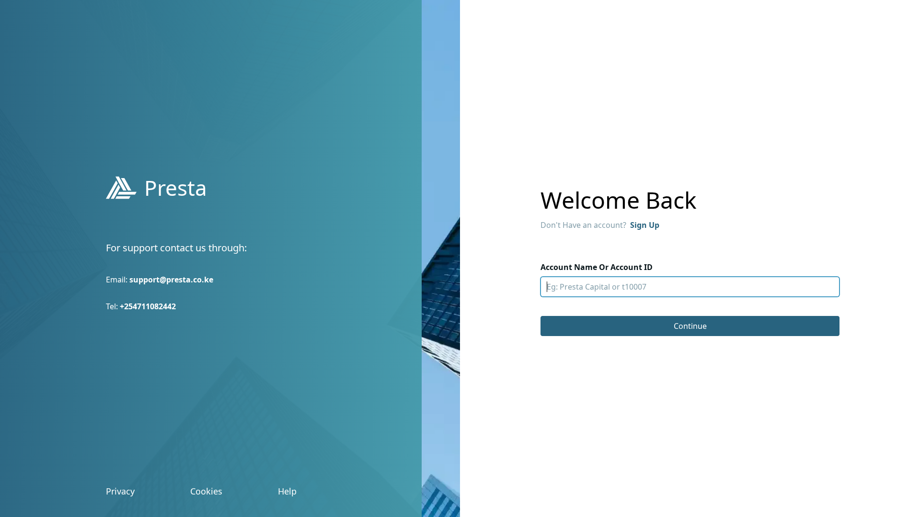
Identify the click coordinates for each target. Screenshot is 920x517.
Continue (690, 326)
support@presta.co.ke (171, 279)
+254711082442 (148, 306)
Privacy (120, 491)
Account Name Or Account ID (596, 267)
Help (287, 491)
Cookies (206, 491)
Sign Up (644, 225)
